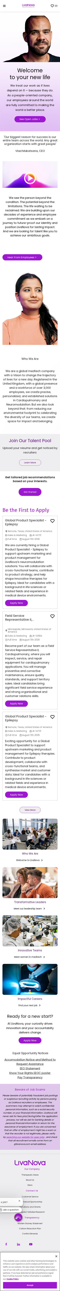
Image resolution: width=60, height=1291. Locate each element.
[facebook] (6, 1244)
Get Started (30, 492)
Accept (30, 1285)
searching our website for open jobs (25, 1137)
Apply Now (16, 603)
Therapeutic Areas (30, 1174)
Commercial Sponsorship (30, 1201)
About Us (30, 1180)
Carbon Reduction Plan (30, 1228)
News (30, 1185)
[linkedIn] (18, 1244)
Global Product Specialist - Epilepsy (25, 522)
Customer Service (30, 1196)
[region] (30, 1271)
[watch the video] (30, 174)
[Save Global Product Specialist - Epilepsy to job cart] (52, 520)
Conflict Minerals (30, 1233)
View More (30, 810)
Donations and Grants (30, 1207)
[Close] (56, 1256)
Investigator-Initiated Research (30, 1212)
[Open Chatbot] (18, 1217)
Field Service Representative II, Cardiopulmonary (19, 618)
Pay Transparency (30, 1077)
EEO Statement (30, 1068)
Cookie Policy (13, 1279)
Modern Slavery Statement (30, 1223)
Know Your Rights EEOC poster (30, 1073)
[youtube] (30, 1244)
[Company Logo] (28, 5)
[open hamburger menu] (4, 6)
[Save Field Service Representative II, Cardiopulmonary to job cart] (52, 616)
